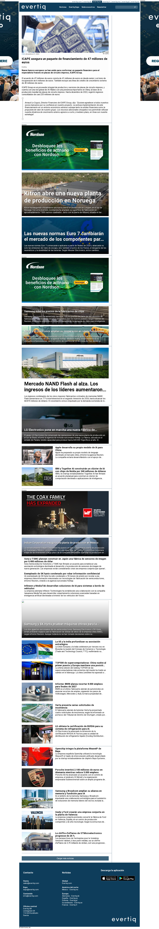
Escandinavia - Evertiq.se (72, 903)
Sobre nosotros (88, 7)
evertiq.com (77, 2)
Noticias (62, 7)
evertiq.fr (106, 2)
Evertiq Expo (74, 7)
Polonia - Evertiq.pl (69, 900)
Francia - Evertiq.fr (69, 905)
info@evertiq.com (30, 896)
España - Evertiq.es (70, 898)
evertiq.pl (125, 2)
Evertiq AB (33, 7)
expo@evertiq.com (31, 889)
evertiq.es (97, 2)
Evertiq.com (67, 883)
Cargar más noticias (65, 858)
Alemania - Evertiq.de (70, 896)
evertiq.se (135, 2)
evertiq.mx (116, 2)
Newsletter (101, 7)
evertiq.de (87, 2)
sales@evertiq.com (31, 883)
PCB (23, 54)
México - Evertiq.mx (70, 889)
